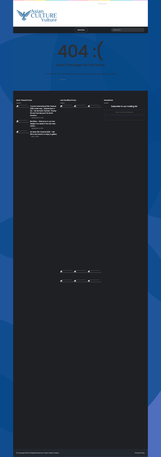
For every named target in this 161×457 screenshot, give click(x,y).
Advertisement (102, 3)
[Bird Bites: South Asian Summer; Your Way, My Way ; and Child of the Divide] (94, 283)
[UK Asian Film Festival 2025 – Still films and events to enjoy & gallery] (22, 135)
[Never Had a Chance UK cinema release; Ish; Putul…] (94, 187)
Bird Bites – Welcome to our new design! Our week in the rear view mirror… (42, 123)
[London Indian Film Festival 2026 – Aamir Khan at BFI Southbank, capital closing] (80, 362)
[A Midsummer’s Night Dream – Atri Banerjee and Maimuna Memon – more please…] (66, 283)
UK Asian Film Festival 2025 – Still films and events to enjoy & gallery (43, 133)
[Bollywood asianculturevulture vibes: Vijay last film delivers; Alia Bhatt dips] (66, 274)
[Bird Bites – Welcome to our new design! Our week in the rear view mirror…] (22, 124)
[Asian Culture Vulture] (36, 15)
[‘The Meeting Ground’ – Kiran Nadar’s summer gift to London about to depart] (80, 187)
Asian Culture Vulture (51, 453)
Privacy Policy (140, 453)
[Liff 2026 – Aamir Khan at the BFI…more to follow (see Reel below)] (94, 274)
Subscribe (81, 30)
